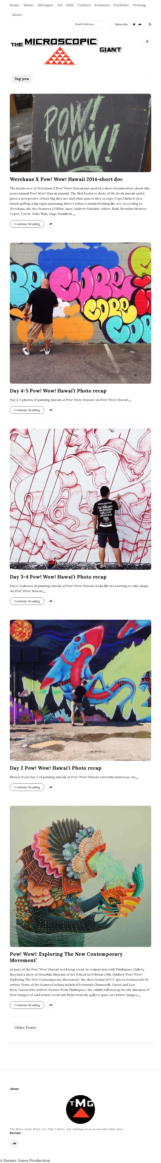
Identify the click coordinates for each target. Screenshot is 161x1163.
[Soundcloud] (139, 24)
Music (28, 5)
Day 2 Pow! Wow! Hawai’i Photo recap (56, 768)
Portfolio (121, 5)
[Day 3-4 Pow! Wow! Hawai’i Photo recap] (80, 499)
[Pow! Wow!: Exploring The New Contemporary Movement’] (80, 876)
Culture (84, 5)
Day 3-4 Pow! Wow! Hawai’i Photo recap (58, 577)
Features (102, 5)
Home (14, 5)
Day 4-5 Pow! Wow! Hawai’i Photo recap (58, 391)
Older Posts (25, 1027)
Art (59, 5)
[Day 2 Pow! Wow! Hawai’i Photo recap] (80, 690)
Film (70, 5)
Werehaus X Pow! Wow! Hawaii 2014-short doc (66, 179)
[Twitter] (134, 24)
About (17, 14)
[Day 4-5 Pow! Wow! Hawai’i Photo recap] (80, 313)
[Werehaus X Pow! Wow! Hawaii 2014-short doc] (80, 133)
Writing (139, 5)
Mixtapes (45, 5)
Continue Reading (27, 224)
